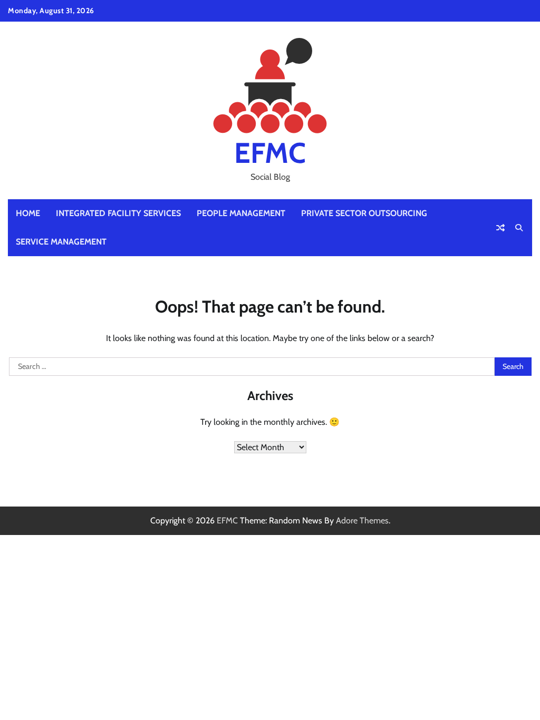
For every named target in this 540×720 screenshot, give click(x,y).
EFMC (270, 152)
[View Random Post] (500, 228)
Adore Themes (362, 520)
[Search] (519, 228)
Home (28, 213)
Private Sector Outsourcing (364, 213)
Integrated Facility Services (118, 213)
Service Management (61, 242)
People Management (241, 213)
